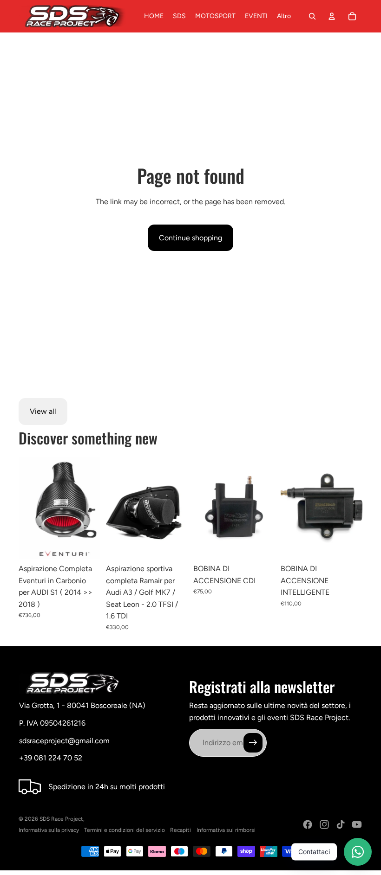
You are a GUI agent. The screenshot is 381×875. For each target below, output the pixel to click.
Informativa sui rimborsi (226, 830)
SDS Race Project (61, 819)
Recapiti (180, 830)
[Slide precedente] (26, 508)
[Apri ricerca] (312, 16)
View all (43, 411)
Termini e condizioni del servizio (124, 830)
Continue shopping (190, 237)
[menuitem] (284, 16)
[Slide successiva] (93, 508)
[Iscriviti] (253, 743)
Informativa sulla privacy (49, 830)
